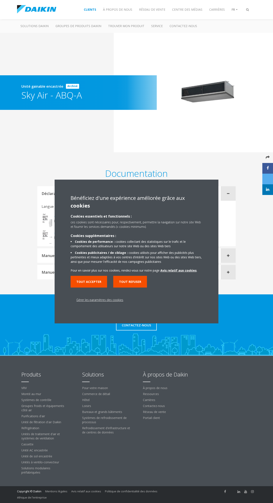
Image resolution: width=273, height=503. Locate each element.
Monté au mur (31, 394)
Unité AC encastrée (34, 450)
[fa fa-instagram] (252, 491)
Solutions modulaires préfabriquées (35, 470)
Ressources (151, 394)
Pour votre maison (95, 388)
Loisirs (86, 406)
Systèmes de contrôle (36, 400)
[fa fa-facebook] (225, 491)
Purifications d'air (33, 416)
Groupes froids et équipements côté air (42, 408)
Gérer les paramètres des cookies (99, 300)
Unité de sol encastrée (36, 456)
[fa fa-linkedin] (238, 491)
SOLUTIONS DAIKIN (34, 26)
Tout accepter (88, 282)
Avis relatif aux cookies (86, 491)
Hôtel (86, 400)
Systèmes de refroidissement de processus (104, 420)
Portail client (151, 418)
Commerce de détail (96, 394)
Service (157, 26)
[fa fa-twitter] (232, 491)
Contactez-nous (154, 406)
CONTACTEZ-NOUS (183, 26)
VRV (24, 388)
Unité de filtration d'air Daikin (41, 422)
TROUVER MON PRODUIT (126, 26)
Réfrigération (30, 428)
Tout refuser (130, 282)
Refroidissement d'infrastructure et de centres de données (106, 430)
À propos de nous (155, 388)
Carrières (149, 400)
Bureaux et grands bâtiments (102, 412)
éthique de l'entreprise (32, 497)
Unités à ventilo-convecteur (40, 462)
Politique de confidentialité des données (131, 491)
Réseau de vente (154, 412)
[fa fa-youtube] (245, 491)
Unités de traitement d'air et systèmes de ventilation (40, 436)
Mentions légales (56, 491)
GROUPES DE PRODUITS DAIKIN (78, 26)
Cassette (27, 444)
